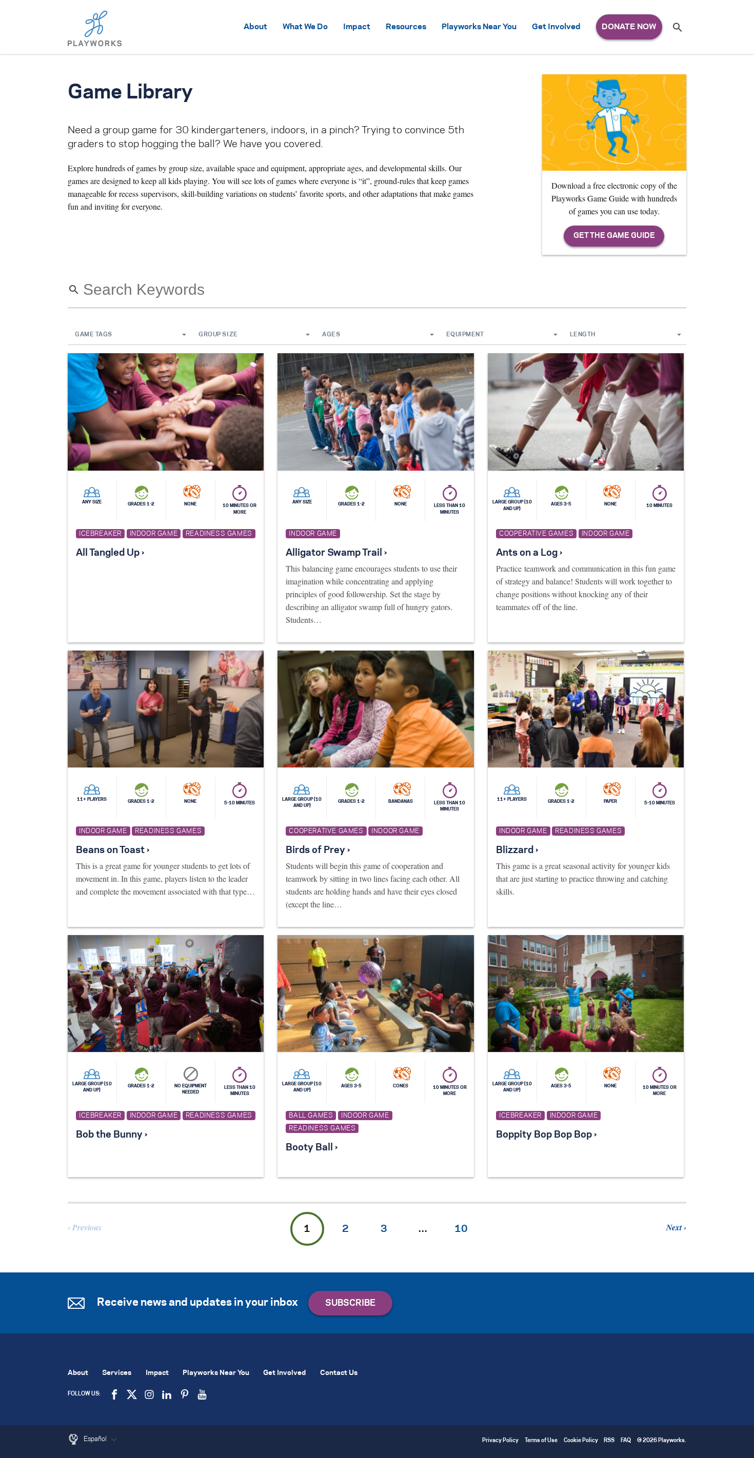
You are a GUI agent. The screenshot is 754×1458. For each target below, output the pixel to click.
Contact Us (339, 1373)
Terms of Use (541, 1441)
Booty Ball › (312, 1147)
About (255, 27)
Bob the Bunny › (111, 1135)
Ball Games (311, 1115)
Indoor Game (154, 534)
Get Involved (556, 27)
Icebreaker (100, 534)
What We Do (305, 27)
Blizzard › (517, 850)
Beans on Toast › (112, 850)
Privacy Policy (500, 1441)
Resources (406, 27)
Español (96, 1439)
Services (116, 1373)
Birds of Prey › (318, 850)
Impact (356, 27)
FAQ (626, 1441)
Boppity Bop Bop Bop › (546, 1135)
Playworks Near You (479, 27)
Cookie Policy (581, 1441)
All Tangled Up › (110, 553)
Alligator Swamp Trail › (336, 553)
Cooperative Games (536, 534)
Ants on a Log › (529, 553)
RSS (609, 1441)
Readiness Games (219, 534)
